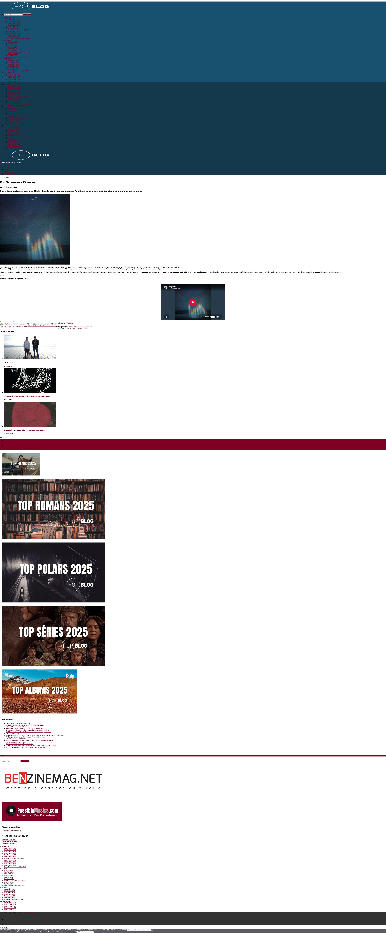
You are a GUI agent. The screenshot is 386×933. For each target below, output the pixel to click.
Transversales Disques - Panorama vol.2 (19, 744)
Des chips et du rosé (9, 841)
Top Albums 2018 (14, 31)
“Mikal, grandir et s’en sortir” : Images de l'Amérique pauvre (26, 737)
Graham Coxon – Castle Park (16, 739)
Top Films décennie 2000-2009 (18, 57)
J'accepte (130, 930)
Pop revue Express (9, 840)
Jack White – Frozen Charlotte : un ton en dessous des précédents (28, 732)
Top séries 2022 (13, 64)
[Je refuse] (152, 930)
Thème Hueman (30, 913)
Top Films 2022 (13, 45)
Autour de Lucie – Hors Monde (16, 742)
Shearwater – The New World (16, 727)
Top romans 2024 (14, 74)
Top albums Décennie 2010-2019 (19, 30)
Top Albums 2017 (14, 33)
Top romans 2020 (14, 81)
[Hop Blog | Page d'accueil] (25, 11)
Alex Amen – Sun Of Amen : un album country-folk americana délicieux (30, 740)
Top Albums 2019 (14, 28)
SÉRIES (6, 171)
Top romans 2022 (14, 78)
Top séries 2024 (13, 60)
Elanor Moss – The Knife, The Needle (18, 723)
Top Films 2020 (13, 49)
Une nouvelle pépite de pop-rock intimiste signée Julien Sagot (27, 396)
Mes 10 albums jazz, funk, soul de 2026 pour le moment (24, 728)
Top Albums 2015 (14, 37)
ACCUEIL (7, 166)
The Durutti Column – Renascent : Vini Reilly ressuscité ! (25, 725)
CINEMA (7, 169)
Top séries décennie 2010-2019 (18, 71)
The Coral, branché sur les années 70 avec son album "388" (26, 747)
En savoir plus (146, 930)
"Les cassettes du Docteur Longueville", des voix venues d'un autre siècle (31, 745)
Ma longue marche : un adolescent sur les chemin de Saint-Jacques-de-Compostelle (34, 735)
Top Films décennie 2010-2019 (18, 52)
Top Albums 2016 (14, 35)
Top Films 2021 (13, 47)
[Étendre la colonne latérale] (1, 437)
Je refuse (137, 930)
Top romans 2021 (14, 79)
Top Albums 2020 (14, 26)
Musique (7, 178)
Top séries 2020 (13, 67)
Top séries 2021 (13, 66)
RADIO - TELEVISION (11, 174)
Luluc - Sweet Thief (12, 733)
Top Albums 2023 (14, 21)
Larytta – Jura (9, 362)
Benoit (5, 187)
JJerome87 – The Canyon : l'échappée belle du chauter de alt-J (27, 730)
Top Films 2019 (13, 50)
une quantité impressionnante (29, 269)
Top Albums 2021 (14, 25)
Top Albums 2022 (14, 23)
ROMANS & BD (9, 173)
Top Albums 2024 (14, 19)
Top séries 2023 (13, 62)
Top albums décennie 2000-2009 (19, 38)
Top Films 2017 (13, 55)
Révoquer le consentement (11, 830)
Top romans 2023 (14, 76)
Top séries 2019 (13, 69)
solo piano (69, 323)
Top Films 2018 (13, 54)
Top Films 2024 (13, 42)
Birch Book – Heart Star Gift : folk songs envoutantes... (24, 430)
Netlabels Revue (8, 843)
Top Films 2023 (13, 43)
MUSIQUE (7, 167)
